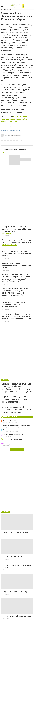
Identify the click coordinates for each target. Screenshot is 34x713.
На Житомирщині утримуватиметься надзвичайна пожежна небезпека (14, 119)
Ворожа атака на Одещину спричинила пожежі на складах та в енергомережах (16, 265)
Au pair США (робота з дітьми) (15, 592)
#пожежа (18, 130)
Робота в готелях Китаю (12, 557)
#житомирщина (5, 130)
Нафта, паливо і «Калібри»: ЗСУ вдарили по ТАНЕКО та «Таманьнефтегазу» (14, 304)
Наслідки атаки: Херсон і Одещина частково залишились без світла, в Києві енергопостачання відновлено (16, 316)
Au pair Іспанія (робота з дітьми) (16, 532)
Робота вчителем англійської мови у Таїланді (17, 566)
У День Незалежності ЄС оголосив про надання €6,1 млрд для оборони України (16, 253)
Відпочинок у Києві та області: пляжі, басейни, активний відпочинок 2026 (17, 241)
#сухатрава (12, 130)
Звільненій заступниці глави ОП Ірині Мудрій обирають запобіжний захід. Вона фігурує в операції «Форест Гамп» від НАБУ (16, 277)
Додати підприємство (17, 450)
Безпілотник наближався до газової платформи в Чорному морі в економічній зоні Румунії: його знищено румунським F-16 (16, 291)
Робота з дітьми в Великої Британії (17, 616)
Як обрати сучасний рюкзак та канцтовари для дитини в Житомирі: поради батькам (17, 229)
